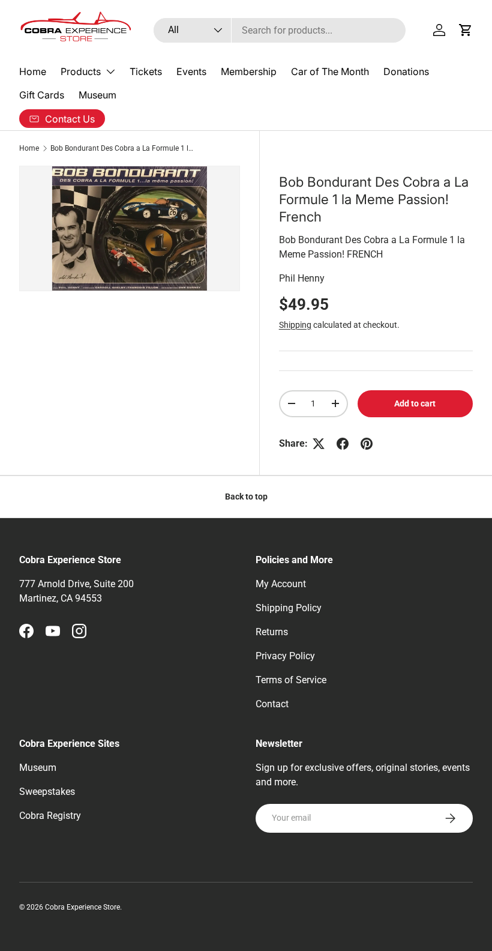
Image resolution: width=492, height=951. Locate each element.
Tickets (146, 71)
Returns (272, 632)
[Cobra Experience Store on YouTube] (53, 631)
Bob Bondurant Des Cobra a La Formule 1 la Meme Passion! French (122, 148)
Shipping (295, 325)
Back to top (246, 496)
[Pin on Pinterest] (367, 444)
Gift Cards (41, 95)
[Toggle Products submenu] (110, 71)
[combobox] (280, 30)
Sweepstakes (47, 791)
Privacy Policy (285, 656)
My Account (281, 584)
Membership (249, 71)
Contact (272, 704)
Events (191, 71)
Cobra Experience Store (82, 907)
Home (32, 71)
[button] (465, 30)
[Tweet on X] (319, 444)
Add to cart (415, 403)
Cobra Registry (50, 815)
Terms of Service (291, 680)
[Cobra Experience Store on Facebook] (26, 631)
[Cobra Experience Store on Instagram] (79, 631)
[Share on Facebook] (343, 444)
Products (81, 71)
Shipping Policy (289, 608)
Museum (97, 95)
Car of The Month (330, 71)
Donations (406, 71)
